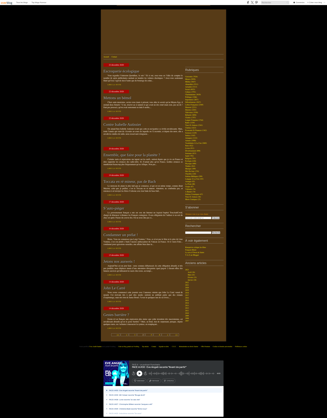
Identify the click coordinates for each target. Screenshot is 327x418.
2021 (187, 285)
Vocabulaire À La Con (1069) (196, 143)
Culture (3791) (190, 92)
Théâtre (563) (190, 166)
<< (118, 334)
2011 (187, 310)
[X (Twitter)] (252, 2)
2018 (187, 292)
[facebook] (248, 2)
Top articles (145, 346)
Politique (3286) (191, 97)
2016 (187, 298)
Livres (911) (189, 148)
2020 (187, 287)
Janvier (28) (192, 280)
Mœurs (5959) (190, 79)
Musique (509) (190, 168)
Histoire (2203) (190, 110)
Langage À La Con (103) (194, 179)
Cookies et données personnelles (222, 346)
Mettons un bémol (117, 98)
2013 (187, 305)
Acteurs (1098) (190, 140)
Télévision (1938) (191, 112)
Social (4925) (190, 89)
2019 (187, 290)
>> (176, 334)
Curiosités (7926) (191, 76)
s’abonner (140, 381)
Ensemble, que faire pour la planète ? (131, 155)
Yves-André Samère (95, 346)
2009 (187, 315)
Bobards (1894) (190, 115)
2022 (187, 282)
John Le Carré (114, 288)
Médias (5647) (190, 81)
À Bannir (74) (190, 191)
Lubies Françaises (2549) (194, 104)
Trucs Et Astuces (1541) (194, 125)
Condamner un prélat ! (120, 235)
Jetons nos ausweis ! (119, 261)
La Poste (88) (190, 184)
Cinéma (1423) (190, 127)
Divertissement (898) (192, 150)
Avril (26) (191, 272)
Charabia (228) (190, 173)
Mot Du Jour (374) (192, 171)
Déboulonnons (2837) (193, 102)
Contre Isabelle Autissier (122, 124)
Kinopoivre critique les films (195, 247)
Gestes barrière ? (116, 315)
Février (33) (192, 277)
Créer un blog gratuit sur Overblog (128, 346)
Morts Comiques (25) (193, 199)
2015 (187, 300)
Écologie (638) (190, 161)
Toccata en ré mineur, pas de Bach (129, 181)
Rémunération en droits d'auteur (188, 346)
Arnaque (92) (190, 181)
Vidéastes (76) (190, 189)
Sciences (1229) (191, 133)
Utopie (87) (189, 186)
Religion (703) (190, 158)
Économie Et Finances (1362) (196, 130)
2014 (187, 303)
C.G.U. (174, 346)
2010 (187, 313)
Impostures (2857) (191, 99)
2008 (187, 318)
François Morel (190, 250)
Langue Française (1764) (194, 120)
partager (155, 381)
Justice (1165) (190, 135)
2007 (187, 321)
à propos (170, 381)
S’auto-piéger (113, 208)
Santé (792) (189, 156)
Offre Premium (205, 346)
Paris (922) (189, 145)
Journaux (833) (190, 153)
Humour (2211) (191, 107)
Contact (114, 56)
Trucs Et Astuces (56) (193, 197)
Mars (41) (191, 275)
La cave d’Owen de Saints (194, 252)
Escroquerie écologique (121, 71)
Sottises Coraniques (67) (194, 194)
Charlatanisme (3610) (193, 94)
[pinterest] (256, 2)
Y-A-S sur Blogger (192, 255)
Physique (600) (190, 163)
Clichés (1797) (190, 117)
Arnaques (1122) (191, 138)
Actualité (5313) (191, 87)
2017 (187, 295)
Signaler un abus (164, 346)
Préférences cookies (241, 346)
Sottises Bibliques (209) (193, 176)
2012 (187, 308)
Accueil (106, 56)
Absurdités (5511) (191, 84)
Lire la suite (114, 85)
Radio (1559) (190, 122)
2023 (187, 269)
